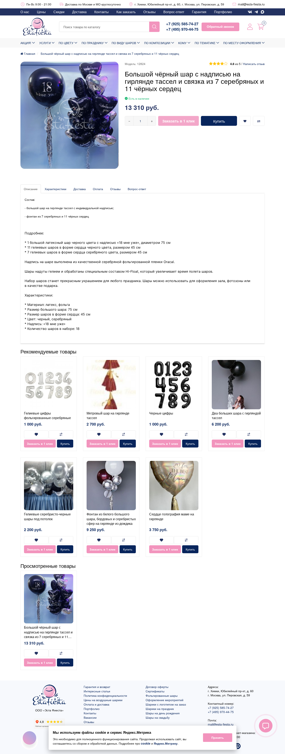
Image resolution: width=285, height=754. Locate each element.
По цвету (66, 43)
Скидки (58, 11)
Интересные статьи (97, 691)
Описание (31, 189)
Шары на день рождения (163, 713)
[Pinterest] (238, 746)
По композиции (157, 43)
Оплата (98, 189)
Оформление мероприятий (164, 700)
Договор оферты (157, 687)
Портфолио (223, 11)
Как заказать (126, 11)
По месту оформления (242, 43)
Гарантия (199, 11)
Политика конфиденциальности (105, 695)
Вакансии (90, 717)
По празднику (93, 43)
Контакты (101, 11)
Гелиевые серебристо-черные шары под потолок (47, 516)
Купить (219, 121)
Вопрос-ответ (173, 11)
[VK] (250, 12)
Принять (217, 738)
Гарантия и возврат (97, 687)
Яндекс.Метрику (166, 743)
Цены (41, 11)
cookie (145, 743)
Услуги (45, 43)
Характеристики (55, 189)
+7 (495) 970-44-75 (182, 29)
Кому (182, 43)
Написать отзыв (254, 64)
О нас (24, 11)
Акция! (25, 43)
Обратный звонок (220, 26)
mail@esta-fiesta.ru (251, 4)
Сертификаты (155, 691)
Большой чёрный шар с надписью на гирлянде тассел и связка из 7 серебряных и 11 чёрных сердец (48, 634)
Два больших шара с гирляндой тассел (236, 415)
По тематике (205, 43)
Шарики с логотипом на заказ (166, 704)
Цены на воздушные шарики (103, 700)
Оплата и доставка (96, 704)
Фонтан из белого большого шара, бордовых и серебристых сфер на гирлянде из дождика (111, 519)
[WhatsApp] (262, 12)
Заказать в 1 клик (178, 121)
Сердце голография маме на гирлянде (171, 516)
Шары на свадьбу (158, 717)
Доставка (79, 11)
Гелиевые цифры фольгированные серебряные (47, 415)
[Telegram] (256, 12)
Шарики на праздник (160, 709)
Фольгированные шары (162, 695)
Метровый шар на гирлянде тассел (108, 415)
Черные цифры (161, 413)
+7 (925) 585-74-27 (182, 24)
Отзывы (149, 11)
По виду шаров (124, 43)
